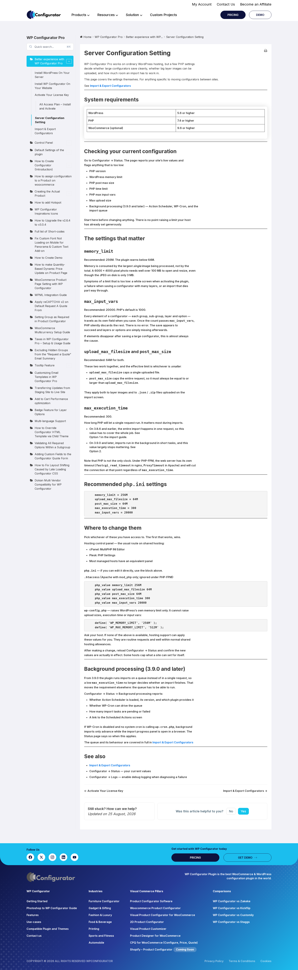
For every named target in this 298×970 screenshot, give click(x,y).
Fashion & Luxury (100, 915)
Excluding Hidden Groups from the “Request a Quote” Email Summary (53, 354)
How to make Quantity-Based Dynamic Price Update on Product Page (51, 269)
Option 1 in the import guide (107, 437)
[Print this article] (265, 50)
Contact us (34, 935)
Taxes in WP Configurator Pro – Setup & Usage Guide (52, 341)
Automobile (96, 942)
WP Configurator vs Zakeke (231, 901)
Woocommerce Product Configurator (155, 908)
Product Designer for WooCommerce (155, 935)
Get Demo (245, 857)
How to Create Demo (48, 257)
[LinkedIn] (63, 857)
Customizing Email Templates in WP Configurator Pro (46, 377)
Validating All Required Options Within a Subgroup (52, 445)
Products (78, 15)
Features (33, 915)
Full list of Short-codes (49, 231)
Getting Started (37, 901)
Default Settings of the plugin (49, 152)
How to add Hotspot (48, 202)
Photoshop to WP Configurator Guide (52, 908)
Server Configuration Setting (49, 120)
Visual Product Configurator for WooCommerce (162, 915)
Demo (260, 15)
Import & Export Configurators (45, 131)
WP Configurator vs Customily (233, 915)
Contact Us (226, 4)
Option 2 (95, 451)
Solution (132, 15)
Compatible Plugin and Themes (48, 929)
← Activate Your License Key (103, 791)
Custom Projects (163, 15)
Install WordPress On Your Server (52, 75)
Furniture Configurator (104, 901)
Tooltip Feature (44, 365)
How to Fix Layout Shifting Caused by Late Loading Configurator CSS (52, 469)
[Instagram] (52, 857)
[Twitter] (41, 857)
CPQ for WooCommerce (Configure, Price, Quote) (164, 942)
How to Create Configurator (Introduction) (44, 165)
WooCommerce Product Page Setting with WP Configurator (50, 284)
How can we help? (122, 809)
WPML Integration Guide (51, 295)
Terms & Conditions (242, 961)
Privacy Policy (214, 961)
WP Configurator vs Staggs (231, 922)
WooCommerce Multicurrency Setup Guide (52, 330)
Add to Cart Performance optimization (51, 401)
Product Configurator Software (151, 901)
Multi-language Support (50, 421)
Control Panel (44, 142)
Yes (243, 811)
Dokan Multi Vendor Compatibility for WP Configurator (48, 484)
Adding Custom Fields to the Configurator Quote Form (53, 456)
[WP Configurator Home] (97, 877)
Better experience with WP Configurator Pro (49, 61)
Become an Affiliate (255, 4)
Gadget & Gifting (100, 908)
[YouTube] (74, 857)
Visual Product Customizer (148, 929)
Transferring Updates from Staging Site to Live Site (52, 390)
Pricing (233, 15)
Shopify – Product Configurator (151, 949)
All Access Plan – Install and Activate (55, 106)
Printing (94, 929)
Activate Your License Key (52, 95)
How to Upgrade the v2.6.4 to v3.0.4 (52, 222)
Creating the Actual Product (47, 193)
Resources (106, 15)
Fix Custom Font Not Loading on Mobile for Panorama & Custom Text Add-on (51, 245)
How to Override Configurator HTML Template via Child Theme (51, 432)
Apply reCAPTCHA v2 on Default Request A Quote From (51, 306)
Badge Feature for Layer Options (51, 412)
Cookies (265, 961)
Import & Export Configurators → (245, 791)
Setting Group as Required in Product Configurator (52, 319)
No (231, 811)
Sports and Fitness (101, 935)
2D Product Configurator (147, 922)
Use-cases (34, 922)
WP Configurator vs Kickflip (231, 908)
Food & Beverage (100, 922)
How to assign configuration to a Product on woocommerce (53, 180)
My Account (202, 4)
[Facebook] (30, 857)
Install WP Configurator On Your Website (52, 86)
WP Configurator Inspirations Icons (46, 211)
